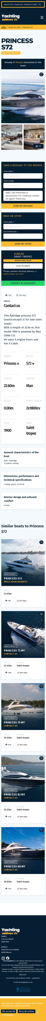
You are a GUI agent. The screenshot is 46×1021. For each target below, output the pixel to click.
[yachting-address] (10, 17)
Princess (10, 363)
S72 (29, 363)
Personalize (7, 1015)
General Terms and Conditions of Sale (18, 978)
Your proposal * (10, 232)
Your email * (8, 171)
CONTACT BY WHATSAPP (23, 283)
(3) (39, 146)
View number (23, 266)
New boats (22, 975)
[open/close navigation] (41, 17)
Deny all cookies (26, 1011)
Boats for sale (14, 27)
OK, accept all (8, 1011)
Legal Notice (36, 978)
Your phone (8, 181)
